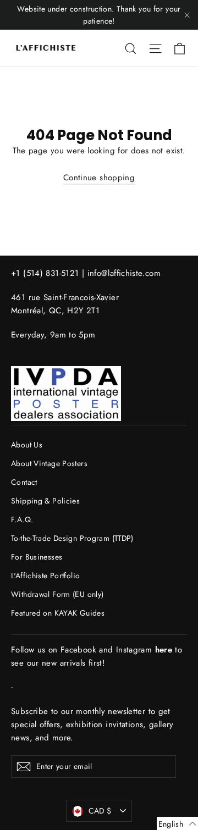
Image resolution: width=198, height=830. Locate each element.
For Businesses (36, 556)
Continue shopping (99, 177)
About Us (26, 444)
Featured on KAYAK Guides (58, 612)
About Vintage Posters (49, 463)
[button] (177, 823)
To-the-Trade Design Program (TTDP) (72, 538)
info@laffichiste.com (124, 273)
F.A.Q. (22, 519)
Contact (24, 482)
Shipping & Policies (45, 500)
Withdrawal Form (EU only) (57, 594)
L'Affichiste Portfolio (45, 575)
